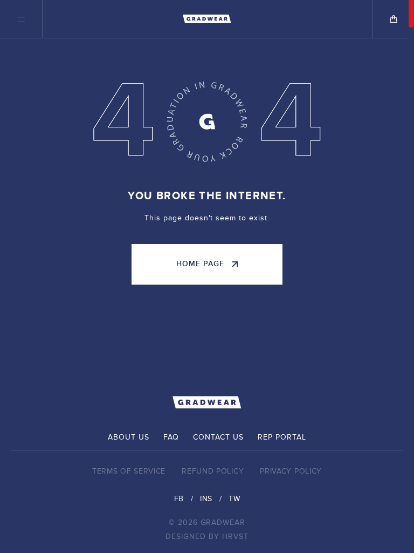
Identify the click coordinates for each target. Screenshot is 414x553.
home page (200, 263)
